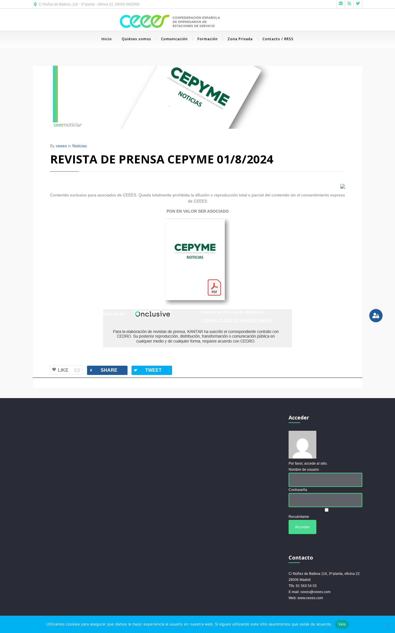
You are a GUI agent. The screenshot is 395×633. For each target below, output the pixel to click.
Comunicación (174, 38)
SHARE (103, 370)
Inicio (106, 38)
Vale (342, 624)
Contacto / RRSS (278, 38)
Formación (208, 38)
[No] (388, 624)
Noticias (79, 145)
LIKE (68, 370)
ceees (61, 145)
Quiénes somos (136, 38)
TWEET (147, 370)
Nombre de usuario (304, 470)
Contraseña (298, 490)
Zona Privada (240, 38)
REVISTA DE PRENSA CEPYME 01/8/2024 (161, 159)
